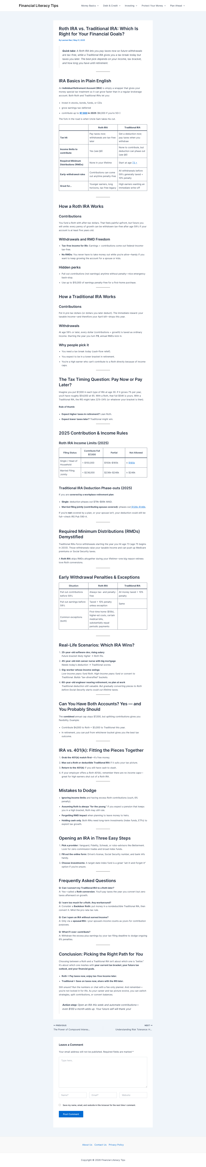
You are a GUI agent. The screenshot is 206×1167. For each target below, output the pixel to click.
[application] (97, 5)
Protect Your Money (152, 5)
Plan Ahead (176, 5)
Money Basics (88, 5)
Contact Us (100, 1144)
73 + (134, 162)
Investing (129, 5)
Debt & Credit (110, 5)
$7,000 (83, 113)
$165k (132, 462)
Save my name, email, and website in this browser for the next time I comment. (99, 1105)
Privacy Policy (116, 1144)
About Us (87, 1144)
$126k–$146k (138, 506)
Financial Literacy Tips (38, 5)
